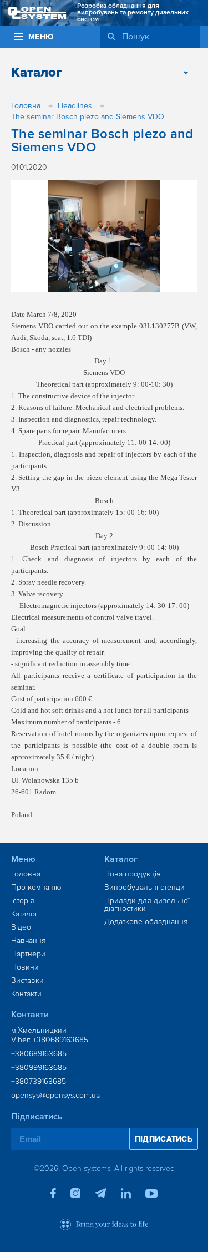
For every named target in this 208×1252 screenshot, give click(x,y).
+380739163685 (38, 1081)
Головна (25, 874)
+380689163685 (39, 1053)
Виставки (27, 980)
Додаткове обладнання (146, 921)
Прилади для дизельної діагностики (147, 904)
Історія (22, 900)
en (190, 34)
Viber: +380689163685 (49, 1040)
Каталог (24, 914)
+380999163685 (39, 1067)
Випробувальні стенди (144, 887)
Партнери (28, 954)
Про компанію (36, 887)
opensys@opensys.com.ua (55, 1095)
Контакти (26, 993)
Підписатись (163, 1139)
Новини (25, 967)
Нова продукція (132, 874)
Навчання (28, 940)
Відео (21, 927)
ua (174, 34)
